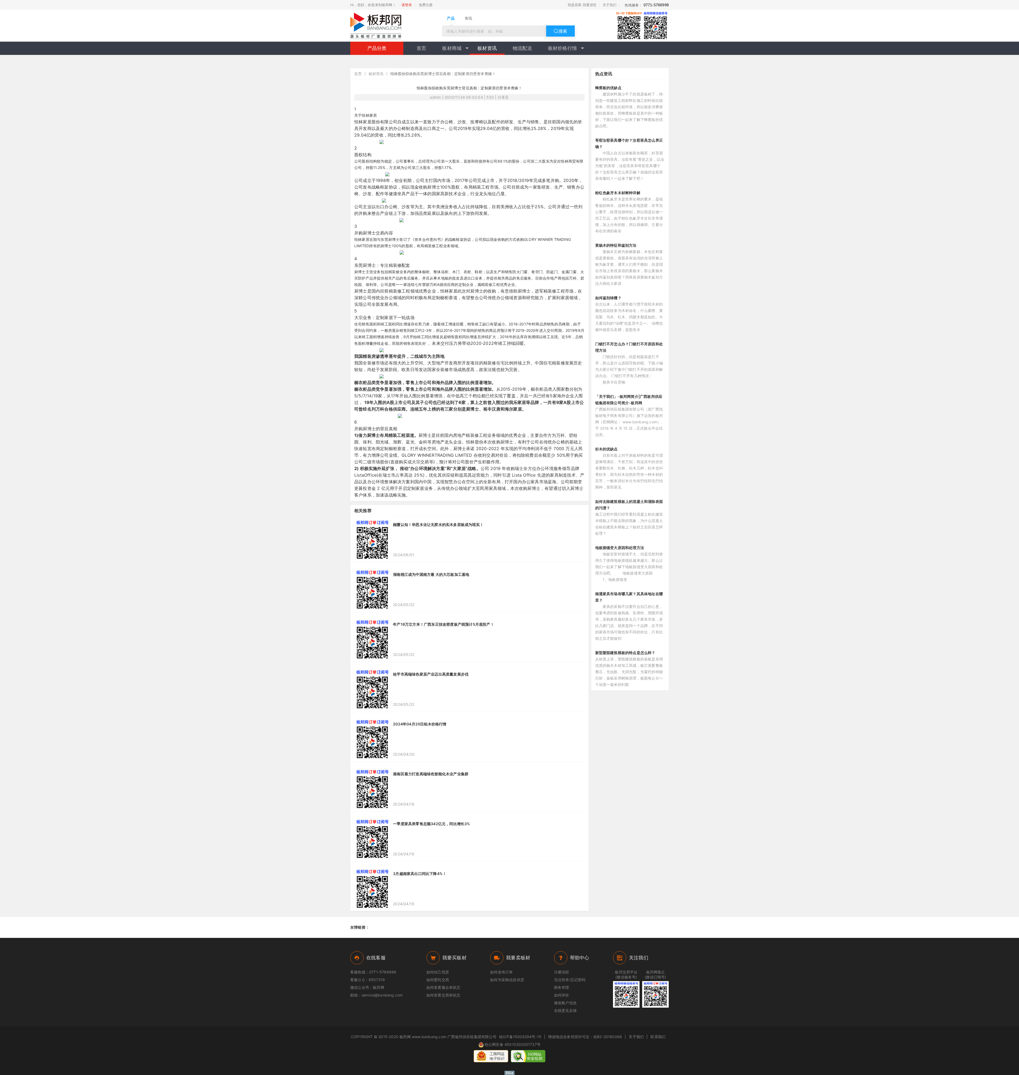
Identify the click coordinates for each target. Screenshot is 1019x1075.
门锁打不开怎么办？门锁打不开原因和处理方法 (629, 347)
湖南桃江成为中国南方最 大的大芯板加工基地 (431, 574)
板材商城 (451, 48)
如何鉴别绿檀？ (608, 297)
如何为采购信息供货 (507, 979)
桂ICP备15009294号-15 (520, 1036)
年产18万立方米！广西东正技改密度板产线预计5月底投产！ (443, 624)
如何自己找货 (437, 972)
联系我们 (658, 1036)
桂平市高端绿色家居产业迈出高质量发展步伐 (430, 674)
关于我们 (610, 5)
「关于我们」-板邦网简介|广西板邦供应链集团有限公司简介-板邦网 (629, 399)
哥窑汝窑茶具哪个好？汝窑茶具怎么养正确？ (629, 143)
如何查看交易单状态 (443, 995)
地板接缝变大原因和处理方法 (619, 547)
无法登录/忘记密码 (570, 979)
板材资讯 (487, 48)
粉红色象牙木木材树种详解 (617, 192)
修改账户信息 (565, 1002)
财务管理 (561, 987)
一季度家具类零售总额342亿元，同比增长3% (431, 823)
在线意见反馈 (565, 1010)
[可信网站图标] (528, 1056)
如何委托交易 (437, 979)
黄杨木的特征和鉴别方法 (616, 245)
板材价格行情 (562, 48)
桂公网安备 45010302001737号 (513, 1044)
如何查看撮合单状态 (443, 987)
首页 (421, 48)
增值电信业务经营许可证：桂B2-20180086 (585, 1036)
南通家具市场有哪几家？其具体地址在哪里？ (629, 596)
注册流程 (561, 972)
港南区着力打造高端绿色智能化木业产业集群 (430, 774)
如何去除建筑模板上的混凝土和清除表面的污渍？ (629, 504)
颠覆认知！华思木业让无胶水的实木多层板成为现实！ (438, 524)
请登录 (406, 4)
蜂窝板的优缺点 (608, 87)
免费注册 (426, 4)
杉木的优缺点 (606, 449)
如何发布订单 (501, 972)
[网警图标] (491, 1056)
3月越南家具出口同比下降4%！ (419, 873)
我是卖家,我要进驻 (582, 5)
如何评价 (561, 995)
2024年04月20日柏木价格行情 (419, 724)
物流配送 (522, 48)
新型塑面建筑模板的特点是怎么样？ (625, 652)
